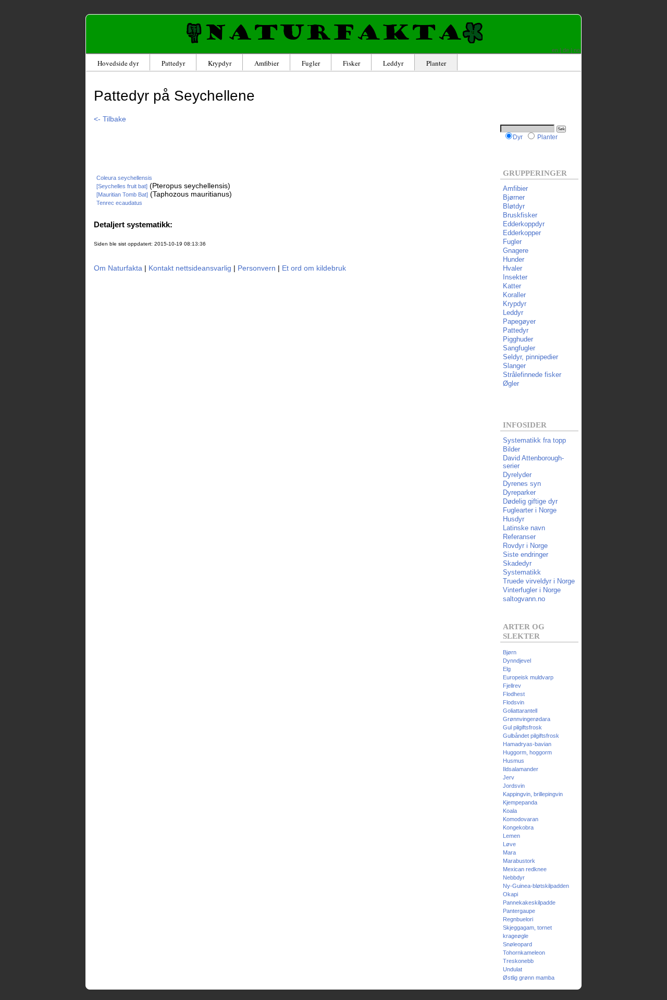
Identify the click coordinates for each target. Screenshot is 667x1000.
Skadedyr (517, 563)
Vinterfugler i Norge (532, 590)
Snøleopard (517, 944)
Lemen (511, 836)
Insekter (515, 277)
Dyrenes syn (522, 483)
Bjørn (509, 652)
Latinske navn (524, 528)
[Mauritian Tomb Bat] (122, 194)
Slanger (514, 366)
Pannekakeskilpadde (529, 902)
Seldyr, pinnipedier (530, 357)
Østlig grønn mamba (528, 977)
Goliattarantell (520, 711)
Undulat (512, 969)
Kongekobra (518, 827)
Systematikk (522, 572)
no (577, 50)
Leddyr (393, 63)
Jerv (508, 777)
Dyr (518, 136)
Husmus (513, 761)
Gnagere (515, 250)
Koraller (514, 295)
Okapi (510, 894)
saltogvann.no (524, 599)
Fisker (351, 63)
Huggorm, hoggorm (527, 752)
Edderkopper (522, 233)
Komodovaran (520, 819)
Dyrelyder (517, 475)
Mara (509, 852)
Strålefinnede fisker (532, 375)
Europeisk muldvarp (528, 677)
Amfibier (266, 63)
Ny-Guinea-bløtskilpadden (536, 886)
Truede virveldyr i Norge (539, 581)
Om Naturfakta (118, 268)
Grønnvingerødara (526, 719)
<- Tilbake (110, 119)
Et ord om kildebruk (314, 268)
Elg (507, 669)
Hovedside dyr (118, 63)
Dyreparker (519, 492)
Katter (512, 286)
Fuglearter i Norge (530, 510)
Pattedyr (173, 63)
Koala (510, 811)
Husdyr (513, 519)
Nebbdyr (514, 877)
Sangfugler (519, 348)
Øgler (511, 383)
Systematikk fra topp (534, 440)
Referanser (519, 537)
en (555, 50)
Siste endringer (525, 554)
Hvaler (512, 268)
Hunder (513, 259)
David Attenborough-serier (533, 462)
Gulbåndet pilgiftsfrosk (531, 736)
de (566, 50)
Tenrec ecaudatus (119, 203)
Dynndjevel (517, 660)
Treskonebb (518, 961)
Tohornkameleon (524, 952)
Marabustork (519, 861)
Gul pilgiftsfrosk (522, 727)
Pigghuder (518, 339)
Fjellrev (512, 685)
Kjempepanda (520, 802)
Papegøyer (519, 321)
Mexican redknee (525, 869)
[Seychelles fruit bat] (121, 186)
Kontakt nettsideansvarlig (190, 268)
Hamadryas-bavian (527, 744)
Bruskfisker (520, 215)
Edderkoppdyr (524, 224)
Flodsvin (513, 702)
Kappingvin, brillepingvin (533, 794)
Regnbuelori (518, 919)
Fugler (311, 63)
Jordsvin (514, 786)
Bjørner (514, 197)
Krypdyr (219, 63)
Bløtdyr (514, 206)
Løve (509, 844)
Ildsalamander (520, 769)
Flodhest (514, 694)
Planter (436, 63)
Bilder (511, 449)
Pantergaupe (519, 911)
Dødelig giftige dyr (530, 501)
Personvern (257, 268)
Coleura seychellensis (124, 178)
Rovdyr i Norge (525, 546)
